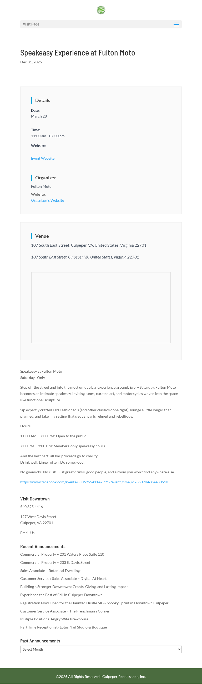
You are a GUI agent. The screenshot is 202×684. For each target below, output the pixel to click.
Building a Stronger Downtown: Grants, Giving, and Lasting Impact (74, 586)
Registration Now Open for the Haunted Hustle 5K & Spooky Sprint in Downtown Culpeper (94, 603)
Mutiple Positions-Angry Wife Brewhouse (54, 619)
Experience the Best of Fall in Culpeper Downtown (61, 594)
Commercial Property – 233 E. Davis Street (55, 562)
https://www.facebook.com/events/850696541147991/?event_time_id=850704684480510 (94, 482)
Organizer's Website (47, 200)
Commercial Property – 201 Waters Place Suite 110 (62, 554)
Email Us (27, 532)
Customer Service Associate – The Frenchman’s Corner (65, 611)
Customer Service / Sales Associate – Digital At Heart (63, 578)
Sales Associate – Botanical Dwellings (50, 570)
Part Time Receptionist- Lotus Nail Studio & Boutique (63, 627)
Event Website (42, 158)
